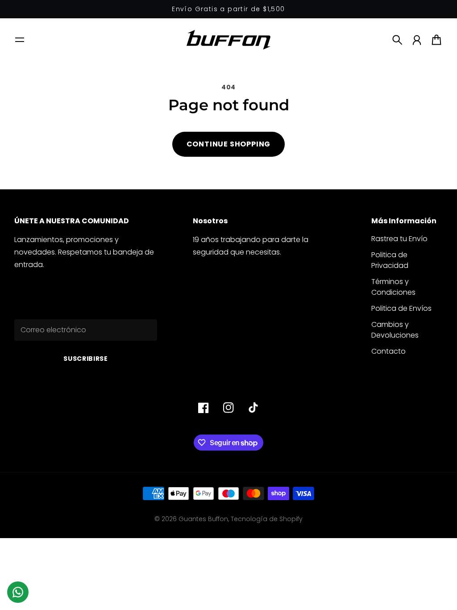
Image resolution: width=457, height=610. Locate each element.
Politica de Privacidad (389, 260)
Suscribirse (85, 358)
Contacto (388, 351)
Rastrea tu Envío (399, 239)
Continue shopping (229, 144)
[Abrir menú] (19, 40)
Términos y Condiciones (393, 286)
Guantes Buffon (203, 518)
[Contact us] (18, 592)
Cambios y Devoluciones (395, 329)
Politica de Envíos (401, 308)
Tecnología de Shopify (267, 518)
